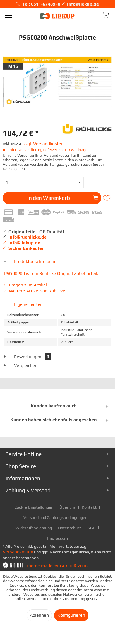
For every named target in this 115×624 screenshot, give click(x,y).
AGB (91, 527)
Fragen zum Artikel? (28, 285)
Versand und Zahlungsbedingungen (55, 517)
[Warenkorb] (106, 15)
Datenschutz (69, 527)
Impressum (57, 538)
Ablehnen (39, 615)
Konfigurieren (71, 615)
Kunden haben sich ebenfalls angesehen (53, 419)
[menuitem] (8, 15)
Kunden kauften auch (54, 405)
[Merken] (107, 198)
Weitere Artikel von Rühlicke (36, 290)
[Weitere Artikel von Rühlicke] (87, 128)
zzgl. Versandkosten (43, 143)
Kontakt (89, 507)
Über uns (67, 507)
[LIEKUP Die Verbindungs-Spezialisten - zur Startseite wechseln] (57, 16)
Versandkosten (18, 551)
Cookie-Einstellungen (34, 507)
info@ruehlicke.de (27, 237)
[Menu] (8, 15)
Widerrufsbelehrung (33, 527)
